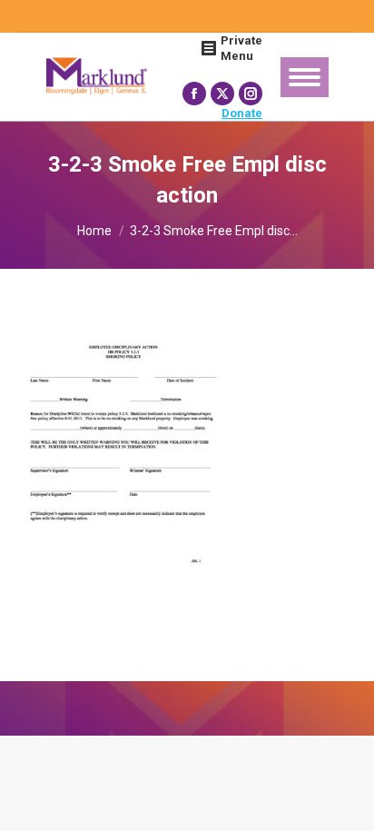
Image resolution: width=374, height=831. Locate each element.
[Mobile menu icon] (304, 77)
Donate (241, 113)
